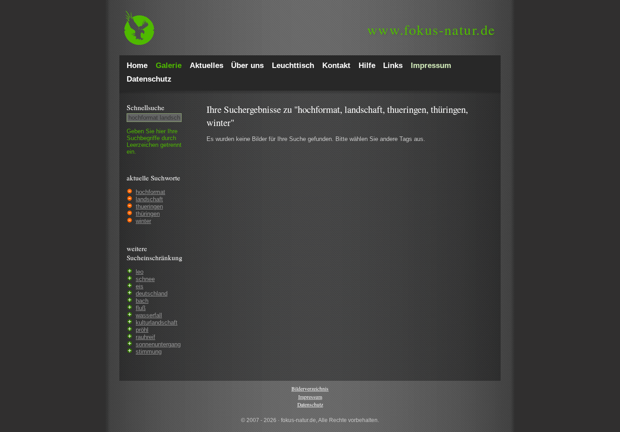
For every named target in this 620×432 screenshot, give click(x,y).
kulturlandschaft (156, 322)
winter (143, 221)
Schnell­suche (145, 107)
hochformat (150, 192)
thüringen (148, 213)
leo (139, 271)
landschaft (149, 199)
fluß (141, 308)
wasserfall (149, 315)
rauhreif (145, 337)
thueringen (149, 206)
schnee (145, 279)
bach (142, 300)
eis (139, 286)
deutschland (151, 293)
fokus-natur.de (431, 29)
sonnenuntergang (158, 344)
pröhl (142, 329)
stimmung (149, 351)
